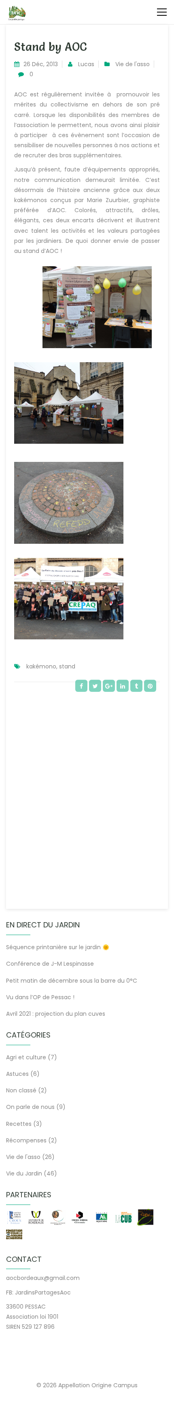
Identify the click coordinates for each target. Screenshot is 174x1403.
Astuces (17, 1074)
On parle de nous (30, 1107)
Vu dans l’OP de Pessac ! (40, 997)
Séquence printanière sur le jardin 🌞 (57, 947)
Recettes (19, 1124)
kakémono (41, 666)
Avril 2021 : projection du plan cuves (55, 1014)
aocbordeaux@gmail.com (43, 1278)
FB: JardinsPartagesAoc (38, 1292)
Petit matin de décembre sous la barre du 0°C (71, 981)
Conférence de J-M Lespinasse (50, 964)
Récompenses (26, 1140)
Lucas (86, 64)
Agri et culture (26, 1057)
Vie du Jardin (24, 1173)
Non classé (21, 1090)
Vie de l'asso (132, 64)
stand (67, 666)
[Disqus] (87, 797)
